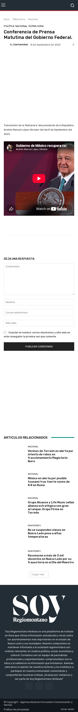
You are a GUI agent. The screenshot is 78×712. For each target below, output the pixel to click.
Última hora (18, 19)
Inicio (6, 19)
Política (9, 26)
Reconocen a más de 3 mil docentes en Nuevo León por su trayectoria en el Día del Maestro (51, 559)
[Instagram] (39, 686)
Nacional (33, 19)
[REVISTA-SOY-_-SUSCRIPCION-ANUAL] (39, 392)
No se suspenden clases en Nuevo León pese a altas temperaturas (46, 533)
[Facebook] (29, 686)
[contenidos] (7, 44)
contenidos (20, 44)
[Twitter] (49, 686)
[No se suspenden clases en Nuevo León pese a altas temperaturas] (14, 531)
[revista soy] (39, 57)
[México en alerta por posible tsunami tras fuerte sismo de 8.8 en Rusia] (14, 480)
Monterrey (34, 526)
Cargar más (38, 574)
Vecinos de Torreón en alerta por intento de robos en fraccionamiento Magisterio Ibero (50, 456)
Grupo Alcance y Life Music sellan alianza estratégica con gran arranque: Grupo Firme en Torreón (51, 507)
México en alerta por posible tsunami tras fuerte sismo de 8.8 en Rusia (49, 482)
